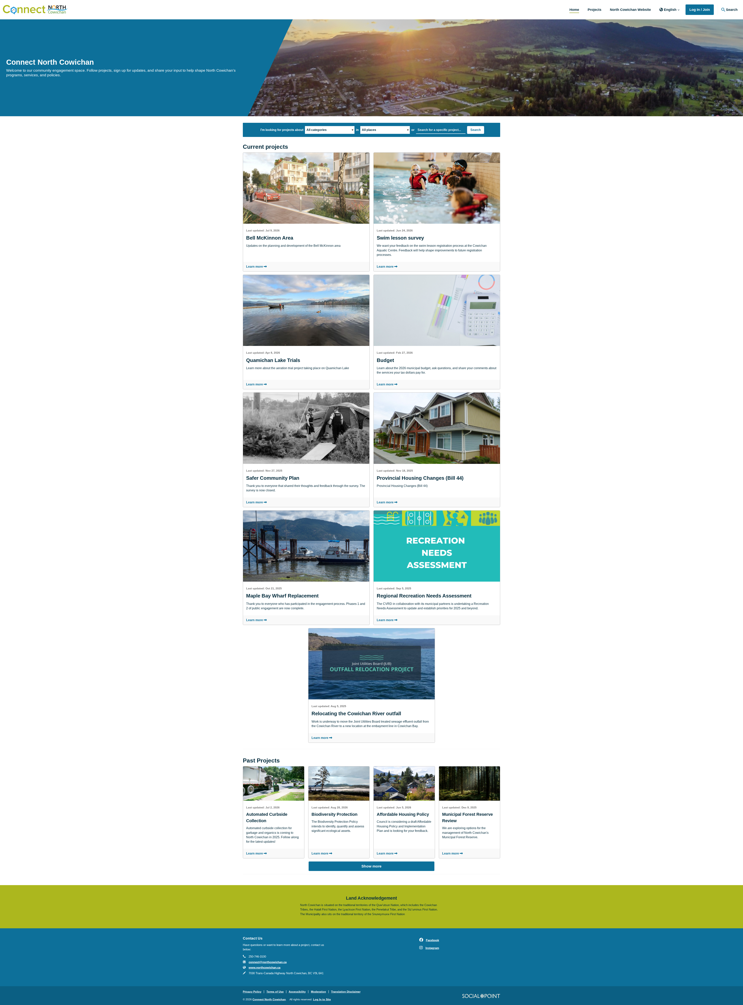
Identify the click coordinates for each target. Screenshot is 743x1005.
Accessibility (297, 991)
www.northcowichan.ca (264, 967)
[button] (669, 9)
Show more (371, 866)
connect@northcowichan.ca (268, 962)
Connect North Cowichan (269, 999)
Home (574, 10)
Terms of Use (275, 991)
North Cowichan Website (630, 10)
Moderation (318, 991)
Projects (594, 10)
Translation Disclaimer (345, 991)
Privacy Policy (252, 991)
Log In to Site (322, 999)
